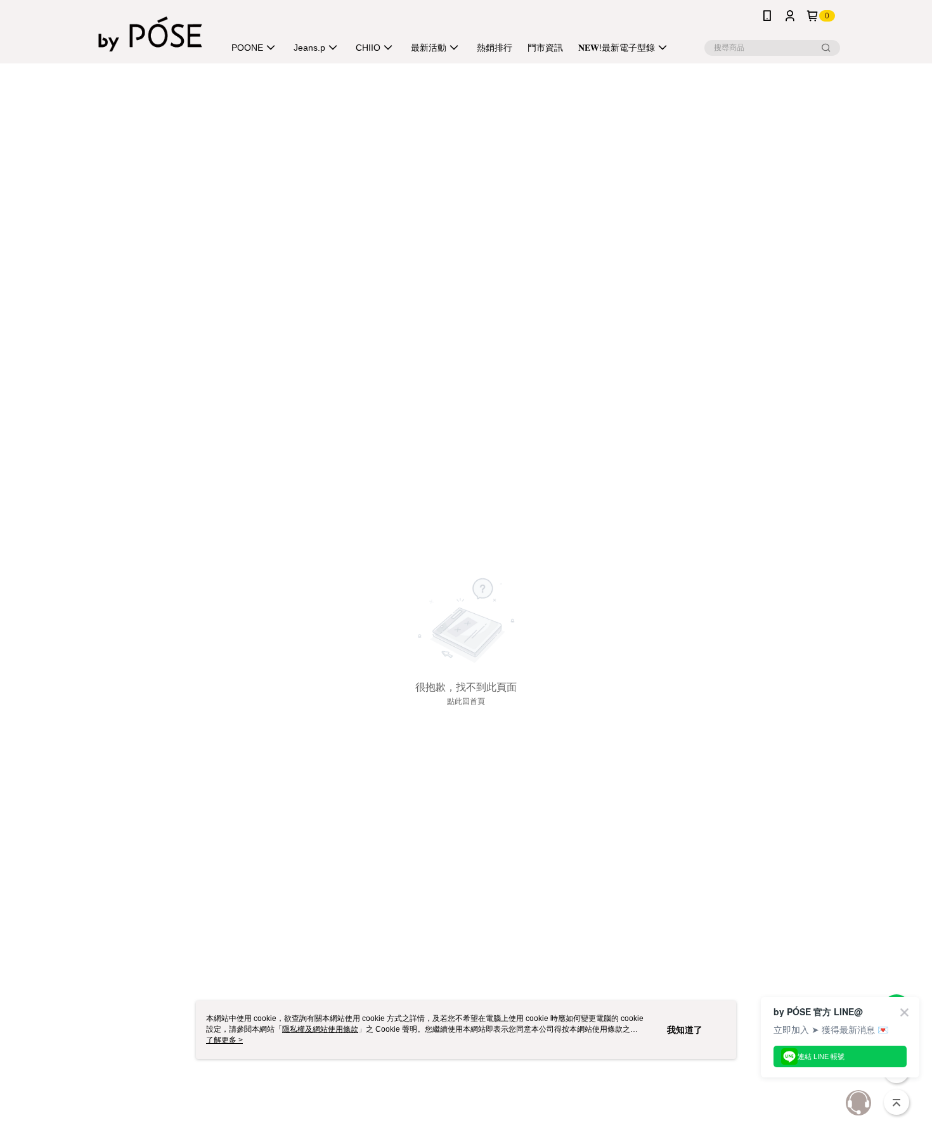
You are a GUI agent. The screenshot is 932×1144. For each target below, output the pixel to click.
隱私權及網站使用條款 (320, 1029)
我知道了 (684, 1030)
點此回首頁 (466, 701)
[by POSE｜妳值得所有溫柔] (150, 33)
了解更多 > (224, 1040)
